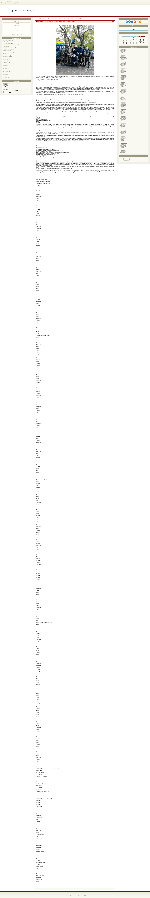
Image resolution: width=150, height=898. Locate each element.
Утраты (5, 77)
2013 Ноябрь (123, 117)
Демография (6, 50)
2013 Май (123, 110)
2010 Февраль (123, 64)
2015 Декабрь (123, 146)
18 (140, 40)
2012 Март (123, 93)
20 (123, 42)
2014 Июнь (123, 125)
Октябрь (44, 18)
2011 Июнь (123, 83)
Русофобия (6, 41)
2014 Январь (123, 119)
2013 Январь (123, 105)
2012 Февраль (123, 92)
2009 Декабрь (123, 62)
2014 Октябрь (123, 130)
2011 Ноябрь (123, 89)
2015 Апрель (123, 137)
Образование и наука (8, 49)
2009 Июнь (123, 55)
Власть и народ (7, 55)
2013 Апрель (123, 109)
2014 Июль (123, 126)
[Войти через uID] (127, 21)
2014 (40, 18)
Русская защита (7, 43)
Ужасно (6, 89)
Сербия (5, 68)
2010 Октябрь (123, 73)
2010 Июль (123, 70)
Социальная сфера (8, 52)
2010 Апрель (123, 66)
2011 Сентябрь (124, 86)
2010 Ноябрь (123, 75)
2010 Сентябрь (124, 72)
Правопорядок (7, 56)
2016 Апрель (123, 151)
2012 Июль (123, 98)
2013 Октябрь (123, 116)
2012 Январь (123, 91)
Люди (5, 69)
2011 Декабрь (123, 90)
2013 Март (123, 107)
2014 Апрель (123, 123)
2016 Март (123, 150)
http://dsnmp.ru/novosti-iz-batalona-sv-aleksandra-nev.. (46, 886)
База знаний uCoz (126, 160)
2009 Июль (123, 56)
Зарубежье (6, 65)
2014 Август (123, 127)
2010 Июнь (123, 69)
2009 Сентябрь (124, 58)
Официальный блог (127, 158)
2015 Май (123, 138)
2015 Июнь (123, 139)
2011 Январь (123, 77)
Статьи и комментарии (8, 72)
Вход (14, 3)
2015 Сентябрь (124, 143)
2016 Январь (123, 147)
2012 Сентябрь (124, 100)
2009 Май (123, 53)
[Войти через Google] (137, 21)
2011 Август (123, 85)
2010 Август (123, 71)
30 (133, 43)
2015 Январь (123, 133)
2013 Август (123, 113)
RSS (17, 3)
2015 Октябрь (123, 144)
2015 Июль (123, 140)
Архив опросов (11, 91)
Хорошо (6, 85)
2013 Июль (123, 112)
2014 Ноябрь (123, 131)
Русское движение (7, 40)
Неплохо (6, 86)
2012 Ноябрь (123, 103)
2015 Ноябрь (123, 145)
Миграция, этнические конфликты (11, 44)
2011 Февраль (123, 78)
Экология (6, 62)
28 (126, 43)
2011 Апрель (123, 80)
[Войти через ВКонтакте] (129, 21)
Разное (5, 74)
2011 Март (123, 79)
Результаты (5, 91)
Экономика (6, 58)
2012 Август (123, 99)
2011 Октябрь (123, 87)
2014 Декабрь (123, 132)
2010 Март (123, 65)
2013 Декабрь (123, 118)
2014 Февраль (123, 120)
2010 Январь (123, 63)
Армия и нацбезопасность (9, 47)
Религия (5, 61)
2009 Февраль (123, 50)
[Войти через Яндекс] (135, 21)
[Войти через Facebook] (132, 21)
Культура (6, 59)
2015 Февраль (123, 134)
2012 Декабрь (123, 104)
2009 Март (123, 51)
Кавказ (5, 46)
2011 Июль (123, 84)
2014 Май (123, 124)
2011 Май (123, 82)
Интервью (6, 71)
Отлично (6, 84)
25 (140, 42)
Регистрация (9, 3)
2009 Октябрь (123, 59)
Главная (3, 3)
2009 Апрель (123, 52)
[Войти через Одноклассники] (140, 21)
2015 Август (123, 141)
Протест (5, 53)
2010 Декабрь (123, 76)
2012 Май (123, 96)
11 (140, 39)
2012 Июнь (123, 97)
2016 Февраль (123, 148)
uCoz (85, 895)
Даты (5, 75)
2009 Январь (123, 49)
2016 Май (123, 152)
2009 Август (123, 57)
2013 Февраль (123, 106)
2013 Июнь (123, 111)
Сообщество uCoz (127, 159)
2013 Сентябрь (124, 114)
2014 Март (123, 121)
